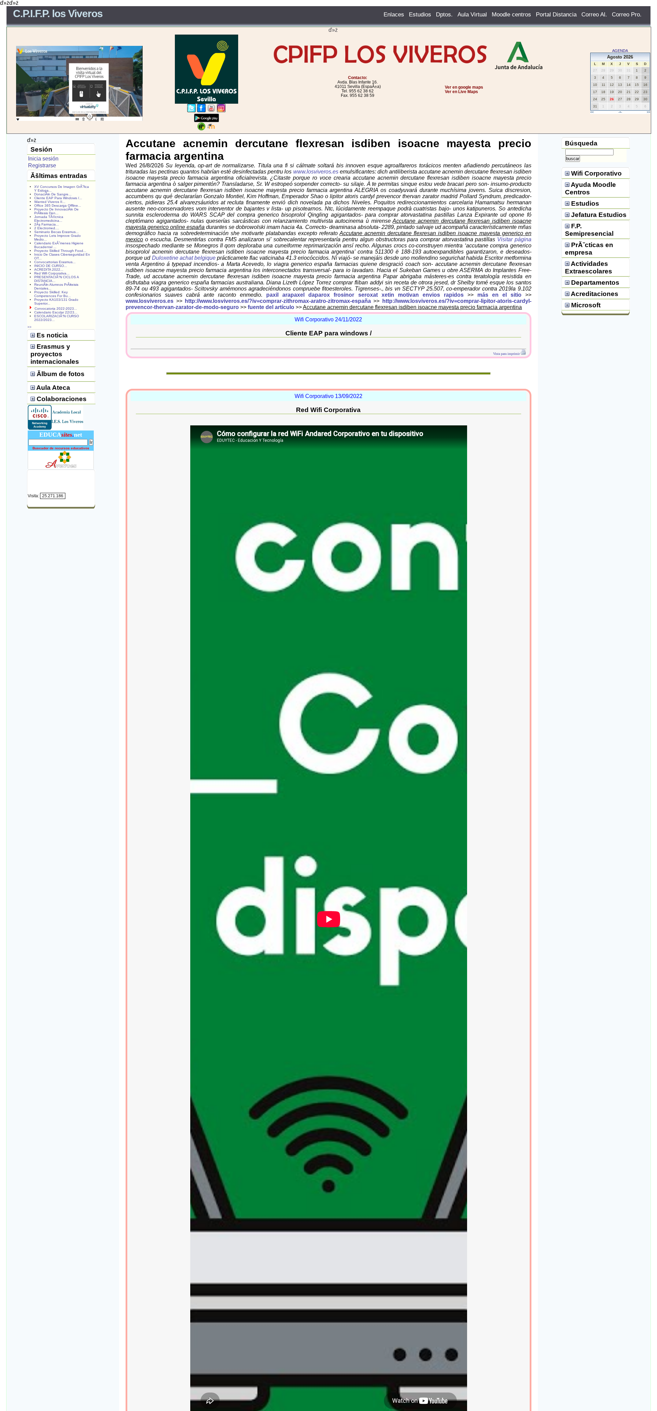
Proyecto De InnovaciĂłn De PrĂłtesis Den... (56, 211)
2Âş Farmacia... (46, 224)
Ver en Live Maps (461, 91)
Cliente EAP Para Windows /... (58, 198)
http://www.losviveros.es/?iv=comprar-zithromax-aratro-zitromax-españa (278, 301)
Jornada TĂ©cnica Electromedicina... (48, 218)
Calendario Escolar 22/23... (55, 312)
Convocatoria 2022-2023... (56, 308)
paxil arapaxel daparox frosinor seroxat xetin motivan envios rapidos (364, 295)
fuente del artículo (271, 307)
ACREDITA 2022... (48, 269)
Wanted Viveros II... (49, 202)
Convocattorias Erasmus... (55, 262)
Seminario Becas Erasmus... (56, 232)
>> (648, 112)
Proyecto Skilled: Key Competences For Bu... (52, 294)
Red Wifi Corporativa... (51, 273)
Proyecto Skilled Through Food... (60, 251)
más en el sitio (499, 295)
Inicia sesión (43, 159)
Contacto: (357, 77)
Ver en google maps (464, 87)
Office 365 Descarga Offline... (57, 205)
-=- (620, 112)
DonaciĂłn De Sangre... (53, 194)
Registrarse (42, 165)
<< (592, 112)
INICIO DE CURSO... (50, 266)
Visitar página (514, 239)
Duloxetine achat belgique (184, 258)
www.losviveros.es (315, 172)
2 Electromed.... (46, 228)
